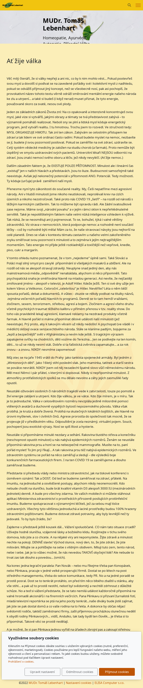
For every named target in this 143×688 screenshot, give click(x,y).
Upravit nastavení (42, 672)
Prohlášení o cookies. (21, 661)
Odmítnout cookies (79, 672)
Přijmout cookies (117, 672)
